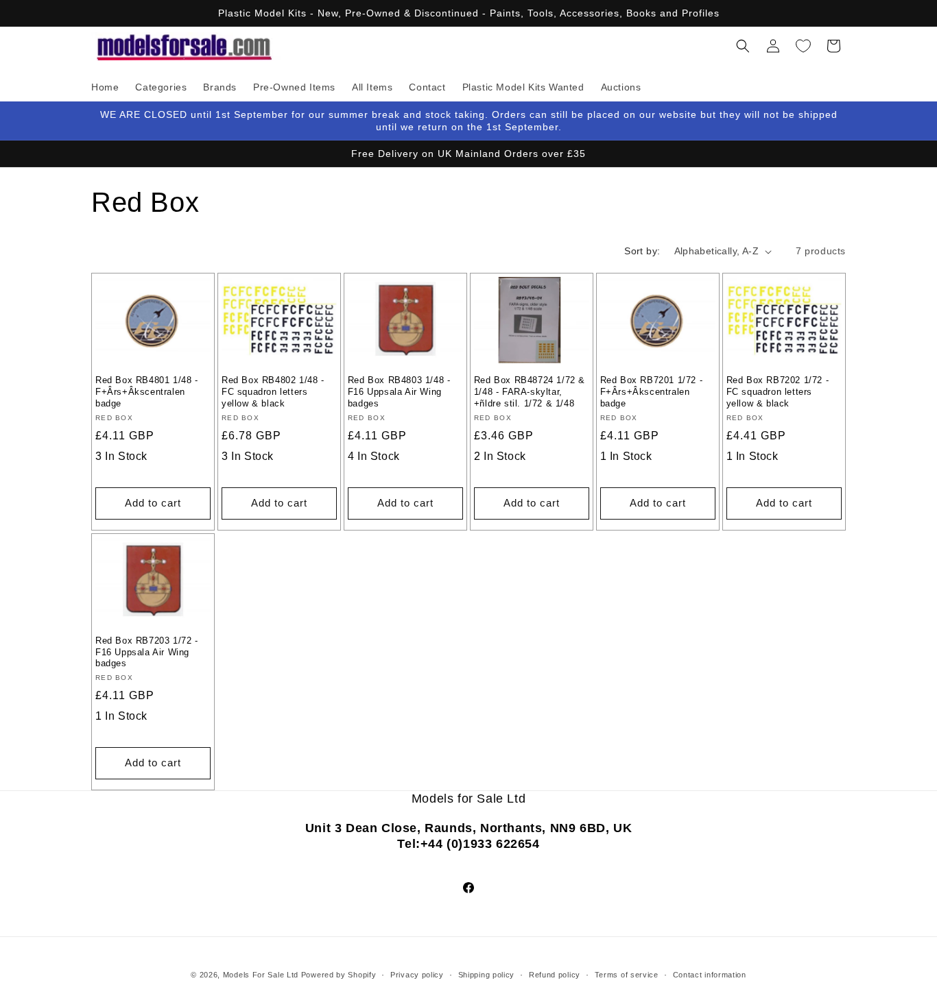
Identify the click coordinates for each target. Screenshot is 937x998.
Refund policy (554, 975)
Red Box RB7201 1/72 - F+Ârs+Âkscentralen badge (651, 392)
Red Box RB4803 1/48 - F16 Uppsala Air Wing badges (399, 392)
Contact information (709, 975)
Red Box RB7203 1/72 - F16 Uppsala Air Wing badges (146, 652)
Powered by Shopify (339, 975)
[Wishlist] (803, 46)
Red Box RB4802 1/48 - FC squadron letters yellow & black (273, 392)
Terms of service (627, 975)
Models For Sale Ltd (260, 975)
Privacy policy (417, 975)
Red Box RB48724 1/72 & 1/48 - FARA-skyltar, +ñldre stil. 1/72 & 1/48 (529, 392)
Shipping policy (486, 975)
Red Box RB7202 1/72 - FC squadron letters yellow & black (777, 392)
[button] (743, 46)
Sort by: (642, 250)
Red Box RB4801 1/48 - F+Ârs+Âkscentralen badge (146, 392)
